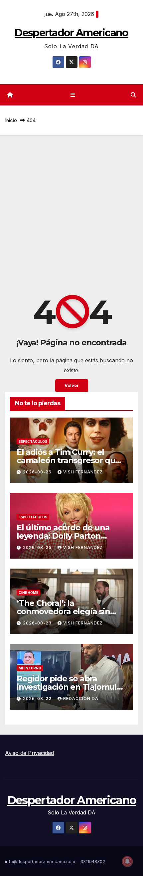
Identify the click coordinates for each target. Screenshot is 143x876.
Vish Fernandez (83, 471)
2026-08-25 (38, 547)
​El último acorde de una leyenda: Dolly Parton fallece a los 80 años (63, 536)
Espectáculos (33, 441)
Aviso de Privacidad (29, 753)
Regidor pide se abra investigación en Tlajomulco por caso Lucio (71, 687)
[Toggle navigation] (72, 95)
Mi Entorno (30, 668)
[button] (133, 94)
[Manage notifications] (127, 861)
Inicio (11, 120)
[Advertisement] (71, 210)
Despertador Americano (71, 33)
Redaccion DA (80, 698)
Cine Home (28, 593)
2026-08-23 (38, 622)
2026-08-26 (38, 471)
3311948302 (92, 861)
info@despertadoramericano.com (40, 861)
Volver (72, 385)
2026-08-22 (38, 698)
